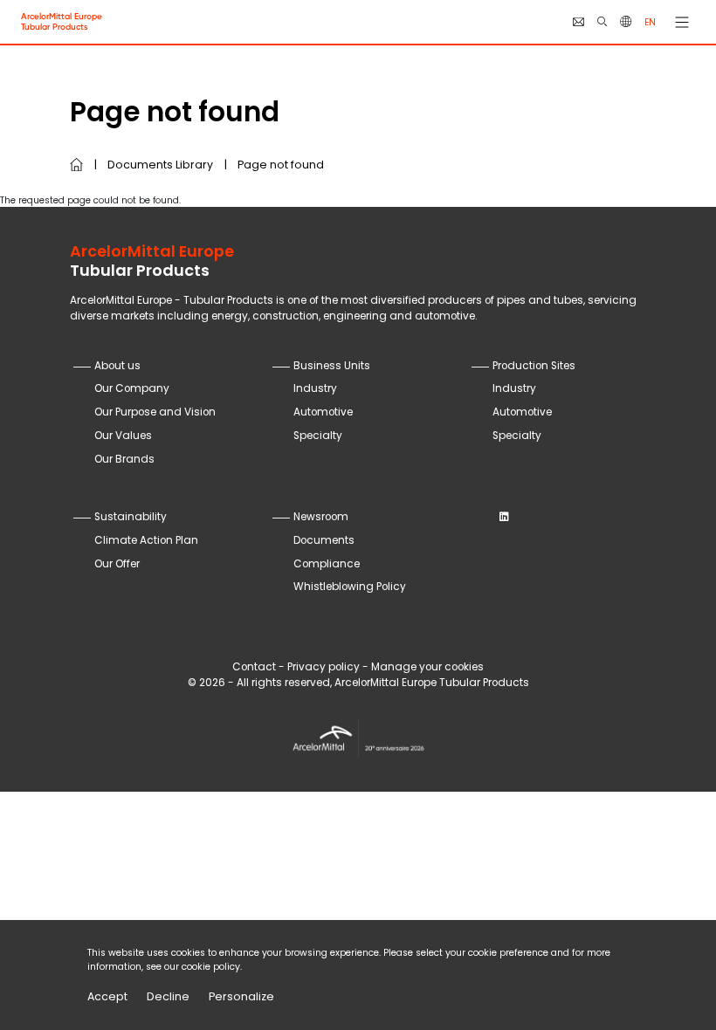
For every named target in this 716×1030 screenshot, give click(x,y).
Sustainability (130, 517)
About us (117, 366)
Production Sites (533, 366)
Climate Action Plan (146, 540)
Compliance (326, 564)
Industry (315, 388)
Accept (107, 996)
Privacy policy (323, 667)
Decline (168, 996)
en (650, 22)
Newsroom (320, 517)
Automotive (323, 412)
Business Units (331, 366)
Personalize (241, 996)
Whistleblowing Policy (349, 587)
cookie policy (211, 966)
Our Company (131, 388)
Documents (324, 540)
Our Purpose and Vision (155, 412)
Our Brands (124, 459)
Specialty (317, 436)
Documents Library (160, 164)
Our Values (123, 436)
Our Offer (117, 564)
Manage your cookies (427, 667)
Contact (254, 667)
